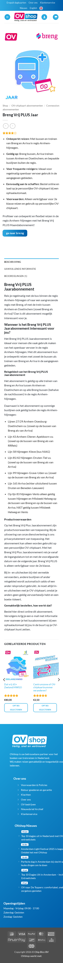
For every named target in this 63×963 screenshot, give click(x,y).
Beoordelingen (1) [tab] (15, 276)
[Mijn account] (44, 17)
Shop (5, 105)
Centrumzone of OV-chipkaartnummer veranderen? (44, 687)
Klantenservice (47, 2)
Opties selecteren (16, 707)
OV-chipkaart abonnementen (27, 105)
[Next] (59, 687)
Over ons (33, 2)
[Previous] (4, 687)
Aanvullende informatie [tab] (20, 268)
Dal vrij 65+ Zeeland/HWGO (13, 686)
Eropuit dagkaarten (16, 2)
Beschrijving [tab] (12, 261)
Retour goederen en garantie (36, 789)
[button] (7, 17)
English (33, 8)
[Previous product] (12, 126)
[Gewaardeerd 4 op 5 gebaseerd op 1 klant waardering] (31, 133)
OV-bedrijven (28, 804)
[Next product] (5, 126)
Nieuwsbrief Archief (32, 809)
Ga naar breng (15, 233)
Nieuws (23, 8)
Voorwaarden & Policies (34, 785)
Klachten (26, 794)
